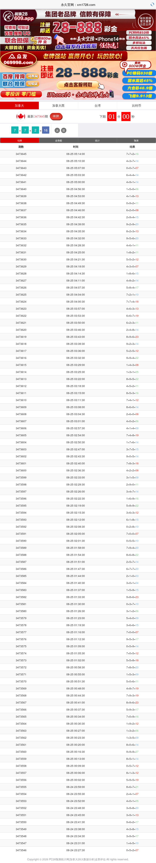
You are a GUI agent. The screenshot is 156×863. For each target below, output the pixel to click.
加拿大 (19, 105)
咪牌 (56, 116)
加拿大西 (58, 105)
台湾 (98, 105)
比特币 (136, 105)
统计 (97, 140)
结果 (20, 140)
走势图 (58, 140)
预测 (136, 140)
